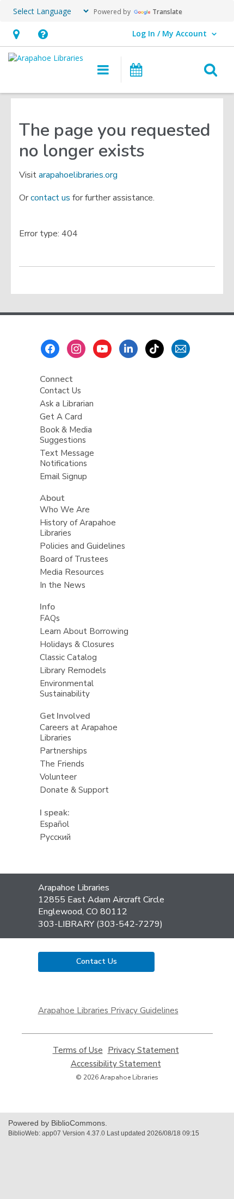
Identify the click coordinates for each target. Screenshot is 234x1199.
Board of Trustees (74, 559)
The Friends (62, 763)
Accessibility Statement (116, 1064)
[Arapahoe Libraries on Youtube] (102, 349)
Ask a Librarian (67, 403)
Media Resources (72, 572)
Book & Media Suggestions (66, 434)
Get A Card (61, 416)
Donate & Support (74, 789)
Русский (55, 837)
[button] (16, 34)
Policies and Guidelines (82, 546)
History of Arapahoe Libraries (78, 527)
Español (54, 824)
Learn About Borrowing (84, 631)
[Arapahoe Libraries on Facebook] (50, 349)
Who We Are (65, 509)
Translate (167, 11)
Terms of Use (78, 1050)
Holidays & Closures (77, 644)
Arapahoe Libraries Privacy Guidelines (108, 1010)
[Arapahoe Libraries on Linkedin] (128, 349)
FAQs (50, 618)
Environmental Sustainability (67, 688)
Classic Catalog (68, 657)
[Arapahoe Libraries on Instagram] (76, 349)
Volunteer (58, 776)
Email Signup (63, 476)
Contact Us (60, 390)
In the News (62, 585)
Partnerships (63, 750)
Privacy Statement (143, 1050)
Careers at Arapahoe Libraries (79, 732)
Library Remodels (73, 670)
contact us (50, 198)
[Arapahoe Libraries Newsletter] (180, 349)
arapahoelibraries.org (78, 175)
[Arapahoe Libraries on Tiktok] (154, 349)
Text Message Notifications (67, 458)
